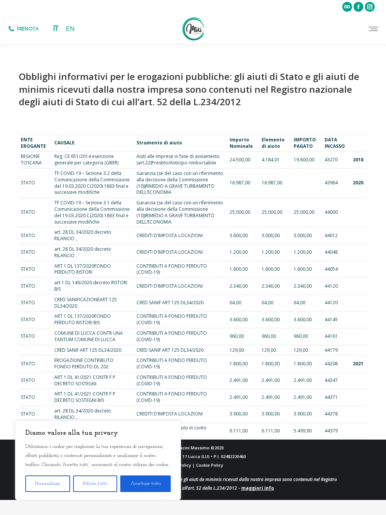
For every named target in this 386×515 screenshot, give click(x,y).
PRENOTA (28, 29)
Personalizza (47, 483)
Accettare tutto (145, 483)
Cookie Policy (209, 465)
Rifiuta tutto (95, 483)
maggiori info (257, 488)
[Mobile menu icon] (373, 29)
